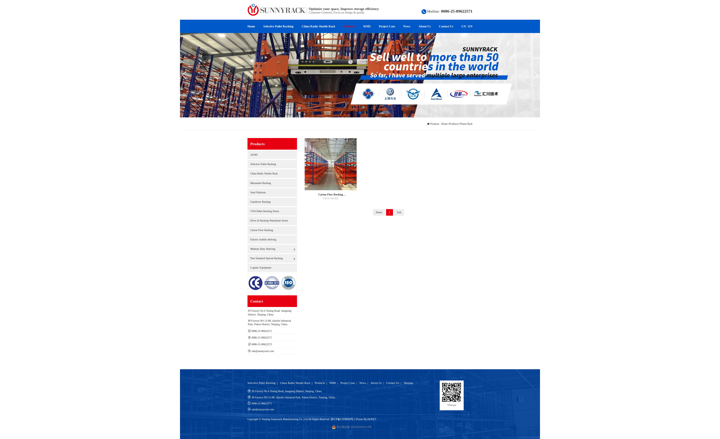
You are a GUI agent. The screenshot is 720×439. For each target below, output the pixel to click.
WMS (367, 26)
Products (349, 26)
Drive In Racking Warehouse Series (269, 220)
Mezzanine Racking (260, 183)
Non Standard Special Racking (266, 258)
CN (463, 26)
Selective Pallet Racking (278, 26)
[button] (355, 112)
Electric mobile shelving (263, 239)
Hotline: (449, 11)
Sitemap (408, 382)
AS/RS (254, 154)
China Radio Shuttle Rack (318, 26)
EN (470, 26)
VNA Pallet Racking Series (264, 211)
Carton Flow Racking (261, 230)
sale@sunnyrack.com (263, 351)
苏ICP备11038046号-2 (343, 419)
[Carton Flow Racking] (331, 164)
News (406, 26)
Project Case (387, 26)
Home (251, 26)
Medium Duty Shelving (262, 249)
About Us (424, 26)
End (399, 212)
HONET (372, 419)
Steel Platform (258, 192)
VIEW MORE (331, 198)
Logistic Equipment (260, 267)
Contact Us (446, 26)
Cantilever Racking (260, 201)
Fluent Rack (466, 123)
